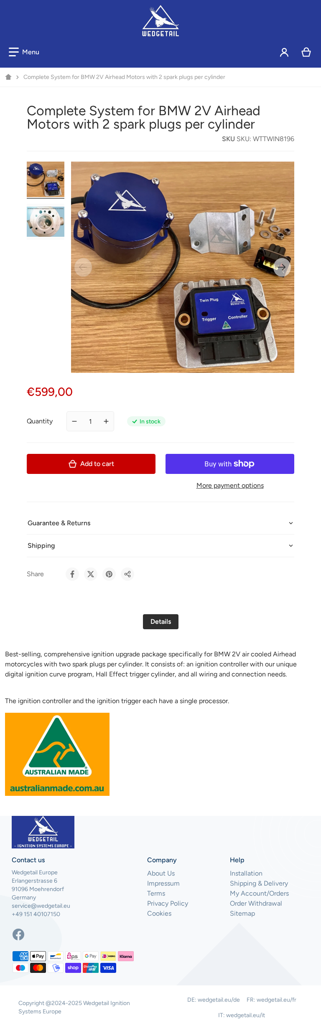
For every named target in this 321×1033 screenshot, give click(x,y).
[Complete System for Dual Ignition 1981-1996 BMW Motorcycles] (45, 179)
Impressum (163, 883)
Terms (156, 893)
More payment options (230, 485)
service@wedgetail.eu (41, 905)
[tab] (160, 621)
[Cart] (306, 52)
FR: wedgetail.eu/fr (271, 999)
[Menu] (24, 52)
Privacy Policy (167, 903)
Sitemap (242, 913)
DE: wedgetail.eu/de (213, 999)
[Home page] (8, 77)
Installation (246, 873)
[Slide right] (282, 267)
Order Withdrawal (256, 903)
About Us (161, 873)
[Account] (284, 52)
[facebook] (18, 934)
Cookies (159, 913)
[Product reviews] (88, 139)
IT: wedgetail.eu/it (241, 1015)
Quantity (40, 421)
